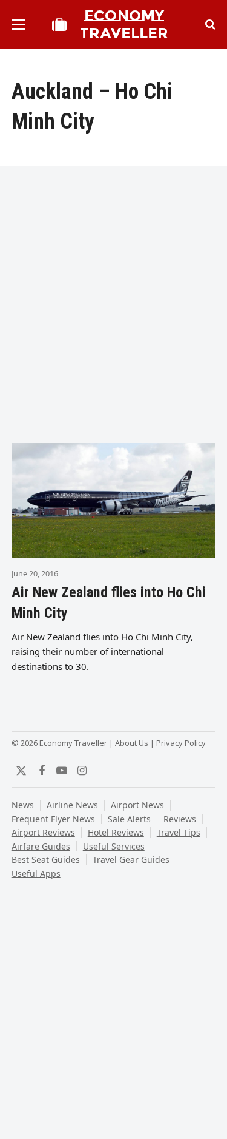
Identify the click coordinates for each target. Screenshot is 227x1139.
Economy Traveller (124, 24)
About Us (131, 742)
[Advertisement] (113, 308)
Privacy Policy (181, 742)
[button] (18, 24)
